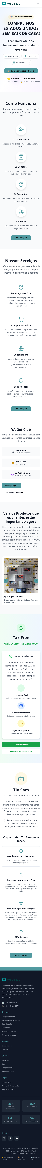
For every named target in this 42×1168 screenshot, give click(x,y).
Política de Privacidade (10, 1086)
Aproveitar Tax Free (21, 745)
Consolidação (7, 1024)
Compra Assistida (8, 1017)
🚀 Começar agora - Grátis (21, 70)
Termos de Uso (7, 1082)
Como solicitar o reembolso (21, 751)
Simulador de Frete (9, 1031)
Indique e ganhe (8, 1071)
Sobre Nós (6, 1060)
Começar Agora (21, 238)
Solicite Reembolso (9, 1035)
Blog (3, 1064)
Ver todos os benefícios (14, 492)
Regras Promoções (9, 1089)
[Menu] (38, 3)
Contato (5, 1049)
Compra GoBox (7, 1068)
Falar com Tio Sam (21, 955)
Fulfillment (6, 1028)
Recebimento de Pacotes (11, 1020)
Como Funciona (7, 1046)
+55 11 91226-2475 (12, 1006)
